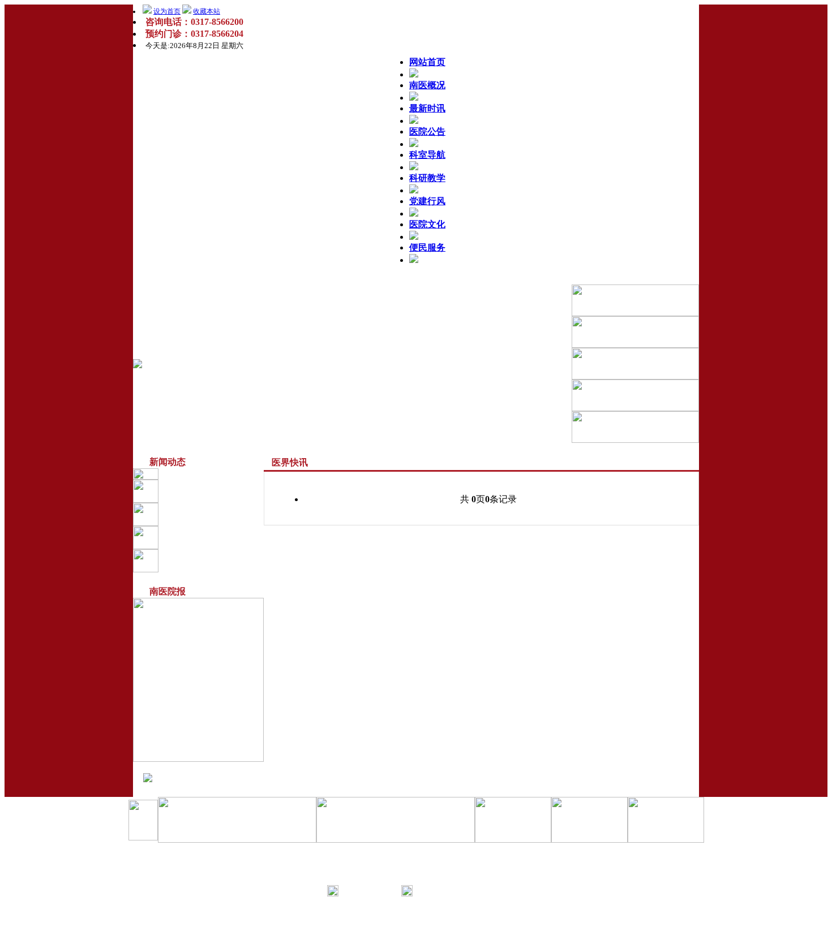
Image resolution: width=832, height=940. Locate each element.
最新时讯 (427, 108)
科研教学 (427, 178)
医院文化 (427, 224)
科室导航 (427, 154)
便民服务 (427, 247)
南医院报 (200, 537)
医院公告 (427, 131)
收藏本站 (206, 11)
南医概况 (427, 85)
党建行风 (427, 201)
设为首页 (167, 11)
